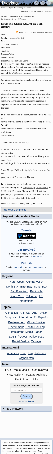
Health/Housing (35, 327)
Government (16, 327)
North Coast (17, 281)
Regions (7, 276)
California (31, 296)
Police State (36, 336)
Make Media (21, 369)
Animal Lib (11, 312)
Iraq (30, 353)
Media (29, 331)
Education (25, 317)
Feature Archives (36, 374)
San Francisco (19, 291)
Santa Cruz (17, 296)
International (26, 300)
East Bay (4, 16)
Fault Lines (21, 379)
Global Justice (36, 322)
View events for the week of (36, 11)
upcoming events (36, 267)
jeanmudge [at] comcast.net (13, 194)
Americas (13, 353)
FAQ (8, 369)
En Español (41, 317)
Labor (38, 331)
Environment (16, 322)
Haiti (23, 353)
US (41, 296)
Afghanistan (26, 358)
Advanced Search (26, 401)
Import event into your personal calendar (35, 32)
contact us (37, 257)
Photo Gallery (14, 374)
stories (19, 267)
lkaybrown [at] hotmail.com (35, 187)
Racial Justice (20, 341)
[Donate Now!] (26, 236)
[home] (24, 3)
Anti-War (25, 312)
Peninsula (36, 291)
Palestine (40, 353)
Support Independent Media (20, 216)
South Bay (40, 286)
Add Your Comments (14, 209)
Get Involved (40, 369)
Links (35, 379)
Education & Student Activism (22, 16)
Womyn (36, 341)
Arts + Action (40, 312)
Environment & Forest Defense (13, 19)
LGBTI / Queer (18, 336)
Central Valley (34, 281)
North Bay (12, 286)
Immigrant (17, 331)
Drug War (11, 317)
